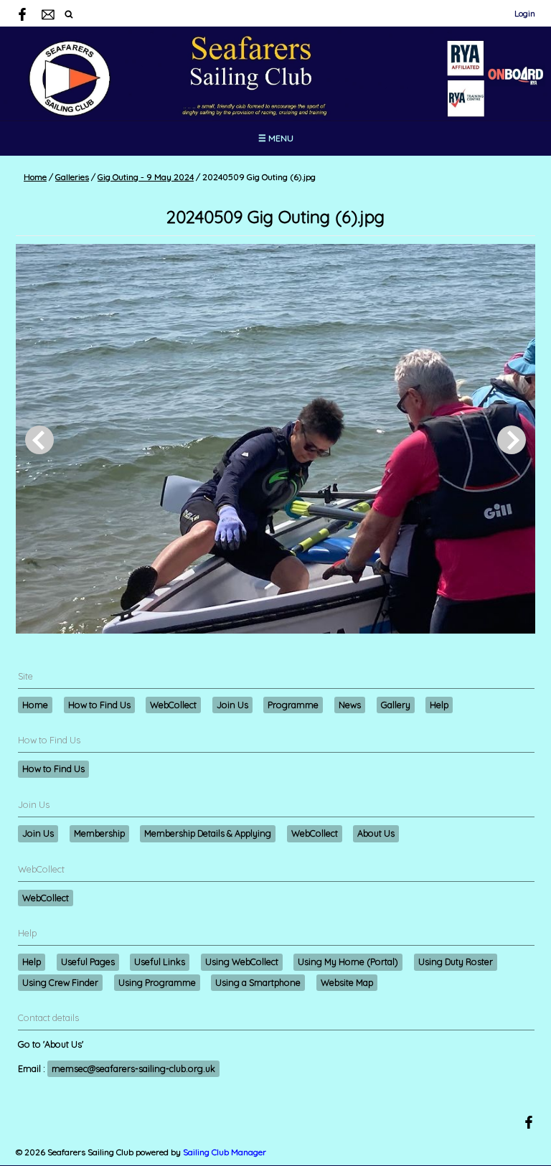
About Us (376, 833)
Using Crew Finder (60, 982)
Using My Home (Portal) (348, 961)
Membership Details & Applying (207, 833)
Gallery (395, 704)
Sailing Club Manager (224, 1152)
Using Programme (157, 982)
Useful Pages (88, 961)
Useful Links (159, 961)
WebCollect (173, 704)
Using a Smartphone (258, 982)
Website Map (347, 982)
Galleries (72, 176)
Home (35, 176)
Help (439, 704)
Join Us (232, 704)
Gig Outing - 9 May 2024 (146, 176)
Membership (99, 833)
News (350, 704)
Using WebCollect (241, 961)
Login (524, 13)
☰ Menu (275, 138)
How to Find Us (99, 704)
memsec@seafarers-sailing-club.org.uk (133, 1068)
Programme (293, 704)
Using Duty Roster (455, 961)
